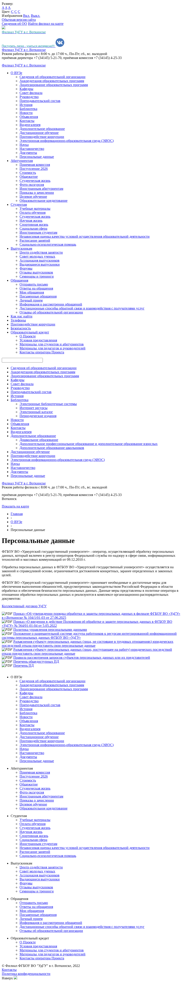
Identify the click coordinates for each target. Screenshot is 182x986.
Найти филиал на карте (45, 23)
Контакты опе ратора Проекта (42, 352)
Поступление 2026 (34, 169)
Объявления (29, 117)
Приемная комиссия (35, 165)
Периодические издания (38, 416)
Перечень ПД (23, 665)
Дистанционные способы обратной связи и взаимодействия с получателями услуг (82, 308)
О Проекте (28, 336)
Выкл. (35, 16)
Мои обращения (32, 292)
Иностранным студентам (38, 232)
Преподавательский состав (40, 101)
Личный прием (31, 300)
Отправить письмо (34, 284)
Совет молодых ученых (37, 256)
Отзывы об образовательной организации (51, 312)
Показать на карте (15, 506)
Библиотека (28, 109)
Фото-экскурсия (32, 184)
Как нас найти (21, 316)
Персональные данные (37, 157)
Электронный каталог (36, 412)
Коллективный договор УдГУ (24, 606)
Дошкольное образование (39, 440)
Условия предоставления (38, 340)
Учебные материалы (35, 208)
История (26, 105)
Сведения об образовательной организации (52, 77)
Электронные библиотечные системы (48, 404)
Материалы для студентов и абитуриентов (52, 344)
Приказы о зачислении (37, 192)
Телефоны (18, 320)
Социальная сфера (33, 228)
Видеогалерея (30, 125)
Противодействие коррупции (42, 137)
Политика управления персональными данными (50, 629)
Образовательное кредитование (43, 200)
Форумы (26, 268)
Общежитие (29, 176)
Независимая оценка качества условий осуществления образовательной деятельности (85, 236)
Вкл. (26, 16)
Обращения (19, 280)
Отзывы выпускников (36, 272)
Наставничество (32, 149)
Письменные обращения (38, 296)
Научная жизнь (31, 220)
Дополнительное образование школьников (52, 448)
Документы (28, 153)
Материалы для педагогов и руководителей (52, 348)
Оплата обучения (33, 212)
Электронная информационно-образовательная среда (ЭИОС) (67, 141)
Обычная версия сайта (19, 20)
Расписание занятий (35, 240)
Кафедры (26, 89)
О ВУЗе (16, 73)
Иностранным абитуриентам (41, 188)
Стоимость (28, 172)
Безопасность (21, 328)
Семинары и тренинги (37, 276)
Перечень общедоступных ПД (36, 661)
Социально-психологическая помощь (48, 244)
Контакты (27, 121)
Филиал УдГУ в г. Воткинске (24, 50)
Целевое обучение (33, 196)
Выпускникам (21, 248)
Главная (17, 514)
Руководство (29, 97)
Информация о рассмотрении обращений (51, 304)
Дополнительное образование (42, 129)
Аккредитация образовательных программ (52, 81)
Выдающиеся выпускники (40, 264)
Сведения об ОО (14, 23)
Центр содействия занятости (41, 252)
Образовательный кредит (30, 332)
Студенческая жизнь (35, 180)
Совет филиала (31, 93)
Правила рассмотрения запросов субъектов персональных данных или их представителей (81, 657)
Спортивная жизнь (34, 224)
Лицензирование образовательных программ (54, 85)
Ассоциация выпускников (39, 260)
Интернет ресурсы (33, 408)
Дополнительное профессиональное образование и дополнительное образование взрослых (89, 444)
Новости (26, 113)
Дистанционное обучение (39, 133)
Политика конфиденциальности (26, 974)
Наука (24, 145)
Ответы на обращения (36, 288)
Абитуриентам (22, 161)
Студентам (19, 204)
